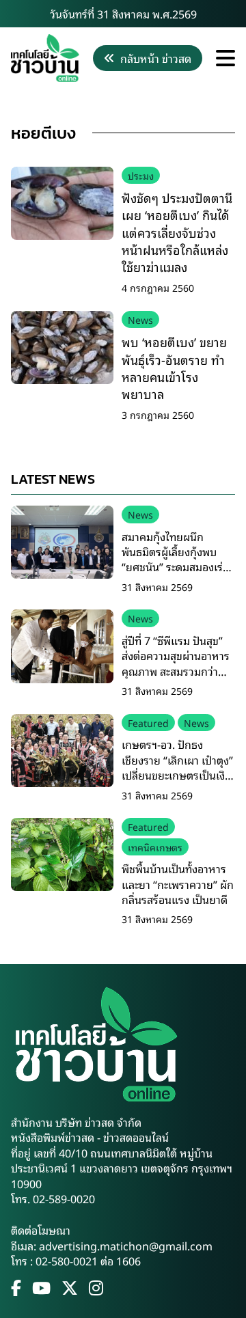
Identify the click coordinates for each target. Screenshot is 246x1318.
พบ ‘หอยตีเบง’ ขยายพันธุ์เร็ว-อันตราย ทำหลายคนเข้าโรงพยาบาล (174, 367)
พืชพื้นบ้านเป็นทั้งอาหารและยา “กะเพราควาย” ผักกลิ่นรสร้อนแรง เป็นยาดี (178, 884)
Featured (148, 722)
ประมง (141, 175)
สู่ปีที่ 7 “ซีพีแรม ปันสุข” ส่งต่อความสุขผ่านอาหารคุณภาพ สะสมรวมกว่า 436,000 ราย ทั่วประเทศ (176, 663)
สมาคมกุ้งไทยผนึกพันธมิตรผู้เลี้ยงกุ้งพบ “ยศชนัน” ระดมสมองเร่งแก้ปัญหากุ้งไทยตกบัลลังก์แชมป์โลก (175, 567)
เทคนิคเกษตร (155, 847)
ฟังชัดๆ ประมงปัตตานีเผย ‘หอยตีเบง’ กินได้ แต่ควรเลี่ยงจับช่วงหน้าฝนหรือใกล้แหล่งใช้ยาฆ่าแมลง (177, 232)
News (140, 319)
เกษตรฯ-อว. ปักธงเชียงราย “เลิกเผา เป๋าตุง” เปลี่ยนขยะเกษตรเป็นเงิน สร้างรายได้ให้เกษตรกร (177, 767)
